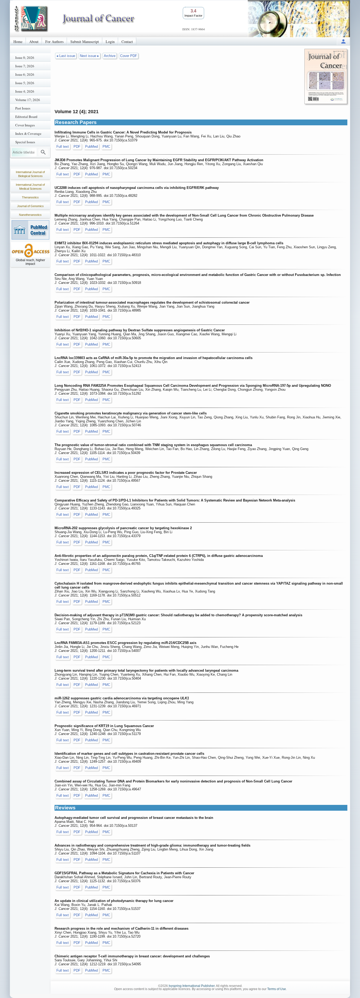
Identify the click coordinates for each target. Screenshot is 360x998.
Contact (127, 41)
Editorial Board (26, 116)
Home (17, 41)
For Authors (54, 41)
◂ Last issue (65, 56)
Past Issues (22, 108)
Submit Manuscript (84, 41)
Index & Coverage (28, 133)
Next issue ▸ (89, 56)
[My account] (343, 41)
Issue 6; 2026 (24, 74)
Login (110, 41)
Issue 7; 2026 (24, 66)
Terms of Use (276, 989)
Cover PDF (128, 56)
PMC (106, 147)
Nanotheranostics (30, 214)
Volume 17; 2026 (27, 99)
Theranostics (30, 197)
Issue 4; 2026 (24, 91)
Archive (109, 56)
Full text (62, 147)
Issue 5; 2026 (24, 82)
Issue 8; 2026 (24, 57)
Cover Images (25, 125)
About (33, 41)
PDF (77, 147)
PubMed (91, 147)
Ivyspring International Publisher (192, 985)
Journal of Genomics (30, 206)
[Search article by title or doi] (43, 152)
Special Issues (25, 142)
